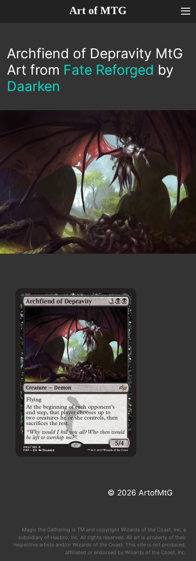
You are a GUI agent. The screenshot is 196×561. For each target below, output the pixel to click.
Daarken (33, 86)
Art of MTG (98, 10)
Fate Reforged (108, 69)
